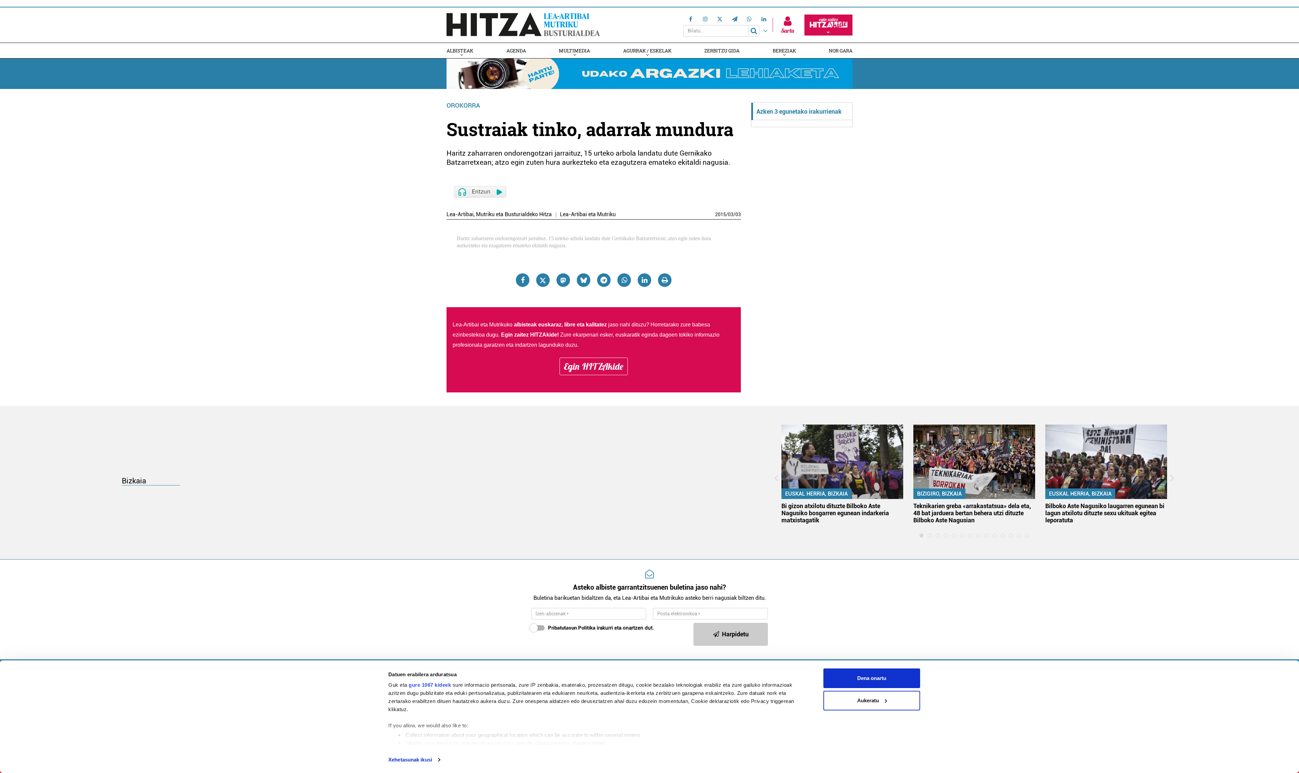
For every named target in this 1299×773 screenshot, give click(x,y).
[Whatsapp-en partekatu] (624, 280)
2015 (720, 214)
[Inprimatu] (664, 280)
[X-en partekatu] (543, 280)
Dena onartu (871, 678)
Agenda (516, 50)
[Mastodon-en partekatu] (563, 280)
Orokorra (463, 105)
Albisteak (460, 50)
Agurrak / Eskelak (647, 50)
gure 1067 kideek (430, 685)
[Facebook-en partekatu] (522, 280)
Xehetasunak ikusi (410, 760)
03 (730, 214)
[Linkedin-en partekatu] (644, 280)
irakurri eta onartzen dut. (601, 628)
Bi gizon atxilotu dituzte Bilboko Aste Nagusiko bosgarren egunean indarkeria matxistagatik (835, 513)
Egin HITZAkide (593, 366)
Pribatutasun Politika (571, 628)
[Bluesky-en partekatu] (583, 280)
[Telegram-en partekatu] (604, 280)
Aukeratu (868, 700)
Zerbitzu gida (721, 50)
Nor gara (840, 50)
